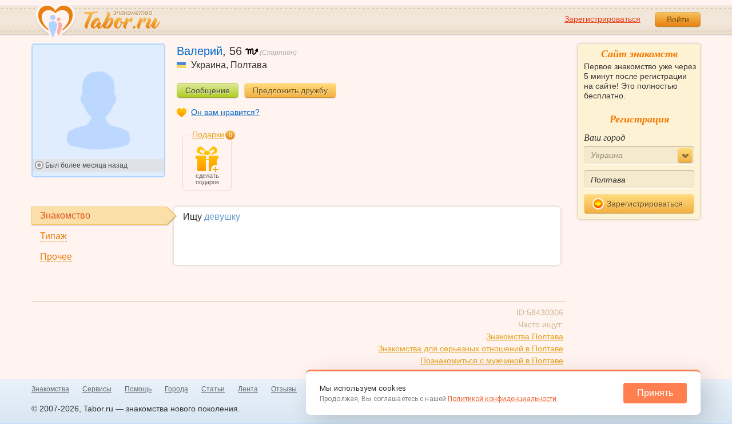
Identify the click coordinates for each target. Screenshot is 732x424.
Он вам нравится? (225, 112)
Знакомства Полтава (524, 336)
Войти (678, 19)
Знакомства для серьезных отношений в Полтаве (470, 348)
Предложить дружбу (290, 90)
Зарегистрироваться (602, 18)
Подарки (208, 134)
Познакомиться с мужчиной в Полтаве (491, 360)
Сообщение (207, 90)
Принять (655, 393)
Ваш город (604, 137)
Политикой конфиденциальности (502, 399)
